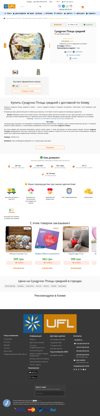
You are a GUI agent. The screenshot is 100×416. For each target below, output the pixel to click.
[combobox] (16, 86)
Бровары (21, 286)
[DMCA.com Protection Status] (37, 400)
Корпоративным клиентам (39, 362)
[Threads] (79, 369)
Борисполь (30, 286)
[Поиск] (40, 6)
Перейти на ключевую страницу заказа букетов (50, 118)
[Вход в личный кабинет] (62, 1)
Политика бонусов (36, 351)
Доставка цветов (56, 348)
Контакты (7, 342)
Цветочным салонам (37, 342)
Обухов (53, 286)
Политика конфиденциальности (37, 347)
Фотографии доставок (57, 339)
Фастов (38, 286)
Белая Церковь (10, 286)
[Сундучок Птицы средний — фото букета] (27, 46)
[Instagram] (71, 7)
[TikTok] (86, 369)
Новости (33, 339)
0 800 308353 (80, 360)
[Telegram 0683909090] (63, 7)
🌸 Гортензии (48, 13)
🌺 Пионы (38, 13)
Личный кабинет (68, 1)
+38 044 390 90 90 (82, 355)
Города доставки (56, 342)
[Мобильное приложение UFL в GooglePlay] (33, 377)
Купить (20, 263)
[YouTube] (84, 369)
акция (31, 13)
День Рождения (20, 13)
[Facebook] (76, 369)
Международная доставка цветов (15, 354)
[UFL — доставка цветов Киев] (9, 6)
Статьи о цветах (35, 365)
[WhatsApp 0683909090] (67, 7)
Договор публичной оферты (39, 359)
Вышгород (62, 286)
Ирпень (46, 286)
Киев (71, 118)
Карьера (7, 345)
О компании (8, 339)
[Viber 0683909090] (59, 7)
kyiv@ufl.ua (78, 340)
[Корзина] (83, 8)
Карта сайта (8, 351)
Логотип (7, 348)
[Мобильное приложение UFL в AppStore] (33, 372)
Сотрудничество (55, 345)
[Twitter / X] (81, 369)
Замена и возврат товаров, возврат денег (39, 355)
